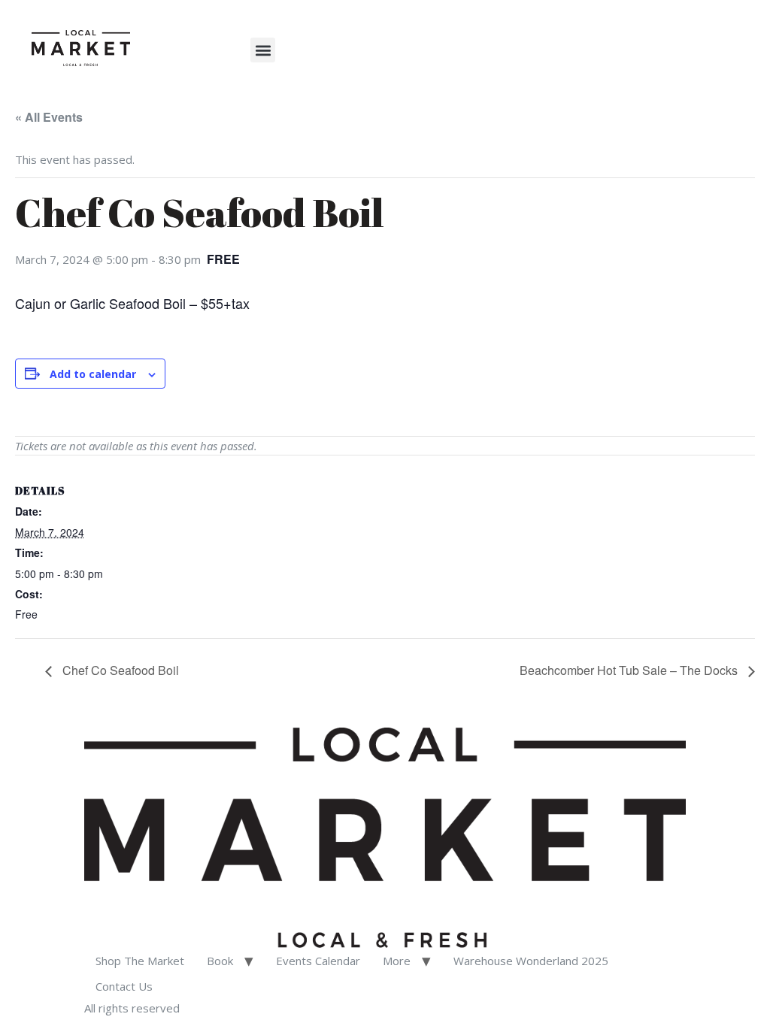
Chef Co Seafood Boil (119, 670)
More (397, 960)
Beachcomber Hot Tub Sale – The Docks (630, 670)
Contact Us (124, 986)
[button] (262, 50)
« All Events (49, 117)
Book (220, 960)
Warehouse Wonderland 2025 (530, 960)
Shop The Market (139, 960)
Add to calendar (93, 374)
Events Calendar (318, 960)
